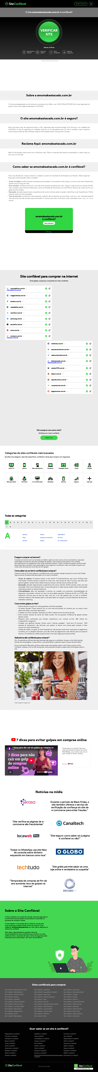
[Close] (69, 216)
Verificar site (49, 230)
